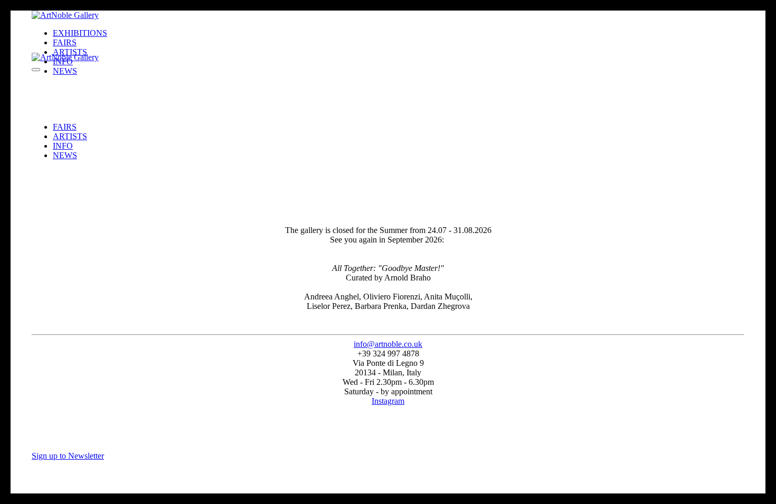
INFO (63, 145)
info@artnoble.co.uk (388, 344)
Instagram (388, 400)
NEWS (65, 155)
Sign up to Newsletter (68, 455)
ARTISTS (70, 136)
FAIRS (65, 126)
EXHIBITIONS (80, 32)
